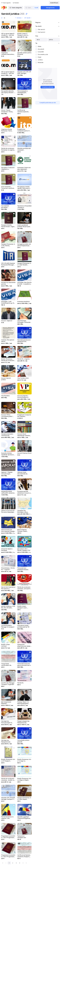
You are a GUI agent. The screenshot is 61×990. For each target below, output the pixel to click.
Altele (39, 46)
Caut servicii (41, 32)
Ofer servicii (41, 29)
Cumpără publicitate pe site (47, 102)
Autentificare (54, 3)
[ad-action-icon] (14, 23)
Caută (36, 7)
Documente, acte (43, 54)
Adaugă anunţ (50, 7)
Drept (39, 57)
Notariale (40, 62)
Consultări (41, 52)
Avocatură (41, 49)
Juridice (40, 60)
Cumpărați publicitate (47, 87)
